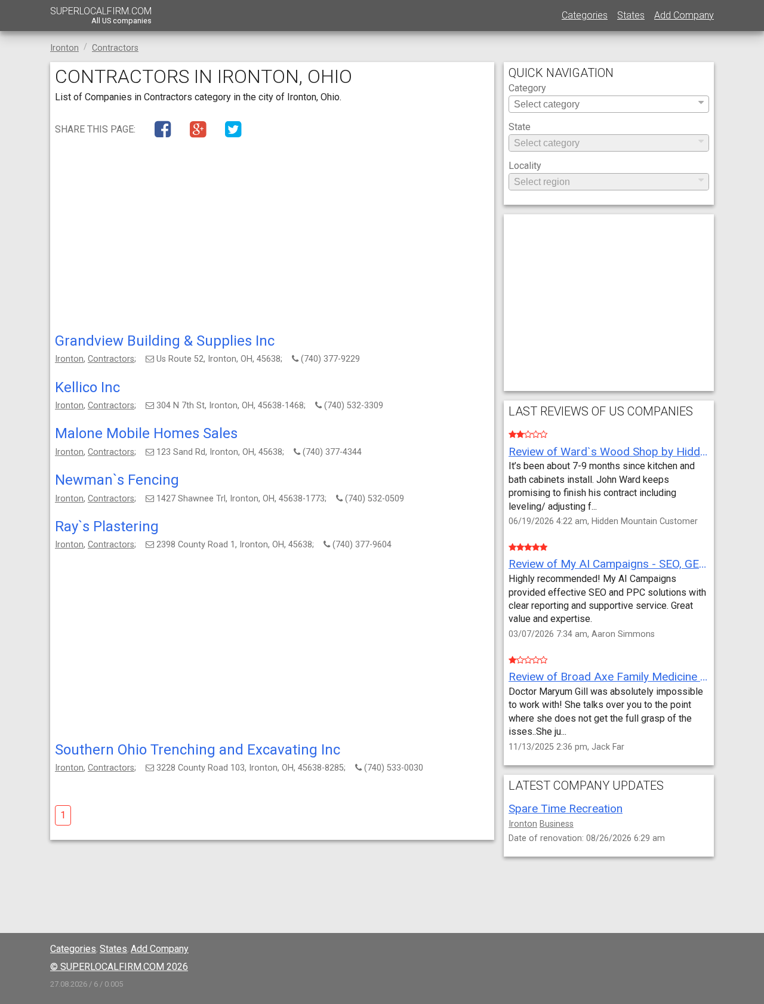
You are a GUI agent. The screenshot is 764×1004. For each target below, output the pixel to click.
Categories (585, 15)
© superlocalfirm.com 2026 (119, 966)
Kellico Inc (87, 387)
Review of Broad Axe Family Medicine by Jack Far (609, 676)
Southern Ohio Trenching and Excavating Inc (197, 749)
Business (557, 824)
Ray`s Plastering (107, 526)
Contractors (111, 359)
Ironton (69, 359)
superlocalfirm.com (101, 15)
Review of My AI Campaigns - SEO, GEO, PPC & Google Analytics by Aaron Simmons (609, 564)
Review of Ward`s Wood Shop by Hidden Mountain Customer (609, 451)
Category (527, 89)
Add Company (684, 15)
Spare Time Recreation (566, 808)
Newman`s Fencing (117, 480)
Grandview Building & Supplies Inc (165, 340)
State (520, 127)
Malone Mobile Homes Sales (146, 433)
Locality (525, 166)
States (631, 15)
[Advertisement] (272, 238)
